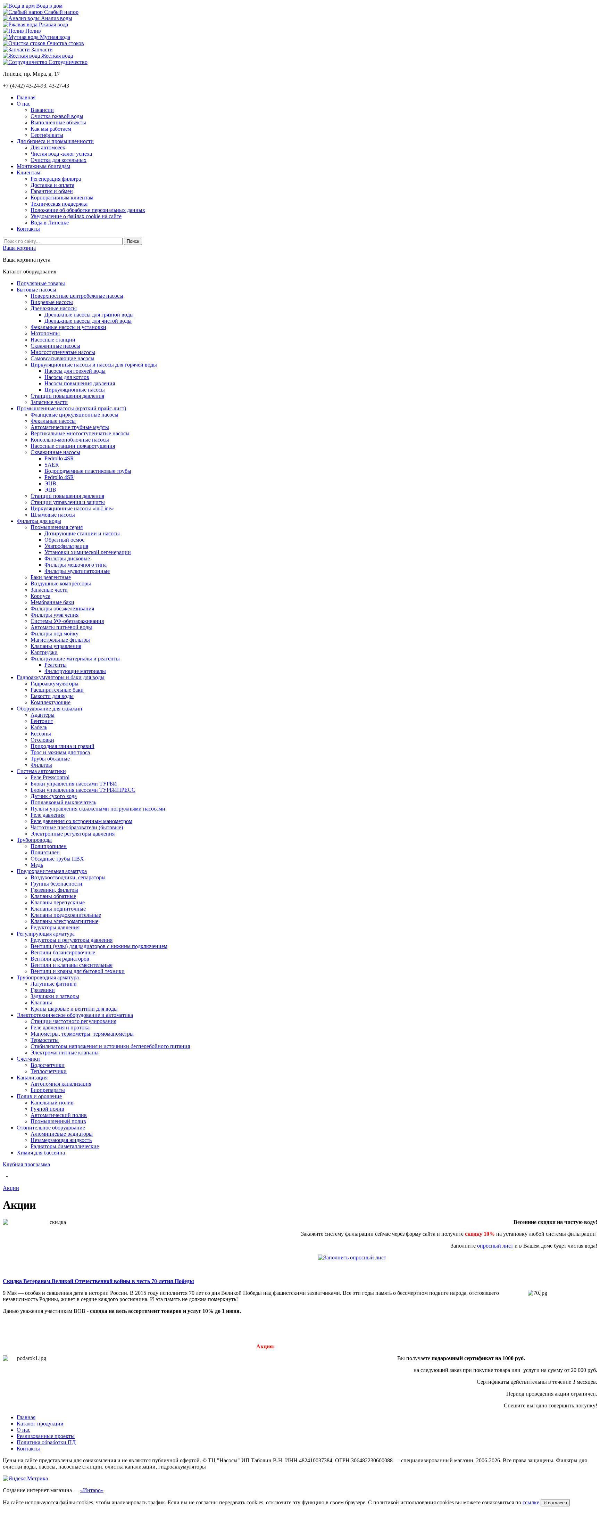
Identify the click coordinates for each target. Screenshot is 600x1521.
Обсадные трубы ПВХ (57, 859)
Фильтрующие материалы (75, 671)
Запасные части (49, 402)
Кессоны (41, 734)
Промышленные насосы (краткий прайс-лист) (71, 408)
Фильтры (41, 765)
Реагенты (55, 665)
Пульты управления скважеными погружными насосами (98, 809)
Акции (11, 1188)
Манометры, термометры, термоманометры (82, 1034)
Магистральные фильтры (60, 640)
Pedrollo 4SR (59, 458)
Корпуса (40, 596)
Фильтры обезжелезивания (62, 608)
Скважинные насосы (55, 346)
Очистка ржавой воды (57, 116)
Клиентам (28, 172)
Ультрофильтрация (66, 546)
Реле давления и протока (60, 1027)
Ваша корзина (19, 248)
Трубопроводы (34, 840)
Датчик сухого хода (54, 796)
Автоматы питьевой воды (61, 627)
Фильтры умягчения (54, 615)
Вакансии (42, 110)
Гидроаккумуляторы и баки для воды (61, 677)
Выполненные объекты (58, 122)
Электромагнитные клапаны (65, 1052)
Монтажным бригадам (43, 166)
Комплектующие (50, 702)
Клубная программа (26, 1164)
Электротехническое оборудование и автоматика (75, 1015)
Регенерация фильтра (56, 179)
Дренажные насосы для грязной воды (89, 315)
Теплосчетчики (49, 1071)
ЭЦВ (50, 483)
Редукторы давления (55, 927)
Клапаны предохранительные (66, 915)
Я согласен (555, 1502)
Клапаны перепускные (58, 902)
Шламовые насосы (53, 515)
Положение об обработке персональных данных (88, 210)
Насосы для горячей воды (75, 371)
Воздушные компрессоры (61, 583)
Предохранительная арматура (52, 871)
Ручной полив (47, 1109)
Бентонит (42, 721)
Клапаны (41, 1002)
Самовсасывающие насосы (62, 358)
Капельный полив (52, 1102)
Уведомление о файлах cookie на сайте (76, 216)
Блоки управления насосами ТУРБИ (74, 784)
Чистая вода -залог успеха (61, 154)
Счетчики (28, 1059)
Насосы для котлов (66, 377)
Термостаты (45, 1040)
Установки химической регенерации (87, 552)
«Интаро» (91, 1490)
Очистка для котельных (58, 160)
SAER (51, 465)
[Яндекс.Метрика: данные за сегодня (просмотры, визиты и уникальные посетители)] (25, 1478)
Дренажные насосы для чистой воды (88, 321)
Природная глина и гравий (62, 746)
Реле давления (48, 815)
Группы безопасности (56, 884)
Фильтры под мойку (54, 633)
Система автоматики (41, 771)
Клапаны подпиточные (58, 909)
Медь (37, 865)
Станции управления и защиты (68, 502)
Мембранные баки (52, 602)
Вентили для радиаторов (60, 959)
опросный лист (495, 1246)
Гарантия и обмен (52, 191)
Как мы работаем (51, 129)
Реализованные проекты (46, 1436)
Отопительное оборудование (51, 1128)
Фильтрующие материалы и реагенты (75, 658)
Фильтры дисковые (67, 558)
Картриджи (44, 652)
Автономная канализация (61, 1084)
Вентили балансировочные (63, 952)
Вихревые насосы (52, 302)
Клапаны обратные (53, 896)
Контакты (28, 229)
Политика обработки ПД (46, 1442)
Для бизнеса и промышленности (55, 141)
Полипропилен (49, 846)
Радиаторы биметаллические (65, 1146)
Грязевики (43, 990)
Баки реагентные (51, 577)
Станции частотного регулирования (73, 1021)
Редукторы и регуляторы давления (71, 940)
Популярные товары (41, 283)
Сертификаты (47, 135)
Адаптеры (43, 715)
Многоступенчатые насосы (63, 352)
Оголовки (42, 740)
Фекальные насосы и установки (68, 327)
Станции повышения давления (67, 396)
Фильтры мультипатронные (77, 571)
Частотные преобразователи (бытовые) (77, 827)
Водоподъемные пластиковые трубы (87, 471)
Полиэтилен (45, 852)
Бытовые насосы (36, 290)
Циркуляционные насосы (74, 390)
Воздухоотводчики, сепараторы (68, 877)
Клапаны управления (56, 646)
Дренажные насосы (54, 308)
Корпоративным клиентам (62, 197)
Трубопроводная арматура (48, 977)
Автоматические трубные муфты (70, 427)
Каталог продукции (40, 1424)
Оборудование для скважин (49, 709)
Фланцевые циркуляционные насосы (74, 415)
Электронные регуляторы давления (73, 834)
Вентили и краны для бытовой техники (78, 971)
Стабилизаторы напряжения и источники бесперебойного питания (110, 1046)
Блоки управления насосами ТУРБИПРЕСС (83, 790)
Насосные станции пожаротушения (73, 446)
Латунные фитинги (54, 984)
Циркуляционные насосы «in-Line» (72, 508)
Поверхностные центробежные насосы (77, 296)
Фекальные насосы (53, 421)
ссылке (531, 1502)
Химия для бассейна (41, 1153)
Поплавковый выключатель (63, 802)
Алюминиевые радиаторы (62, 1134)
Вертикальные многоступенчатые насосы (80, 433)
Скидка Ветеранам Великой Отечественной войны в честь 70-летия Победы (98, 1281)
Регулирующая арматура (46, 934)
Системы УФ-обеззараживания (67, 621)
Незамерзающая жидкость (61, 1140)
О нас (23, 104)
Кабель (39, 727)
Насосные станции (53, 340)
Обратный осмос (64, 540)
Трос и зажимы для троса (60, 752)
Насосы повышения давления (79, 383)
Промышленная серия (57, 527)
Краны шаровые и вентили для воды (74, 1009)
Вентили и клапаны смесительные (71, 965)
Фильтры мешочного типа (75, 565)
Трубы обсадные (50, 759)
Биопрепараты (48, 1090)
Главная (26, 97)
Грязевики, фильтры (54, 890)
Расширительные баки (57, 690)
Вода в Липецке (50, 222)
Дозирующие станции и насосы (82, 533)
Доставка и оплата (52, 185)
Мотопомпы (45, 333)
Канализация (32, 1077)
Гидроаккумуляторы (54, 683)
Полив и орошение (39, 1096)
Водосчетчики (48, 1065)
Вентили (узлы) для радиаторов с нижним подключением (99, 946)
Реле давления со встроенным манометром (81, 821)
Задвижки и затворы (55, 996)
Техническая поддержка (59, 204)
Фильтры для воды (39, 521)
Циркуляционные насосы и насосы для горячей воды (94, 365)
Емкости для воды (52, 696)
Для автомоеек (48, 147)
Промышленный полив (58, 1121)
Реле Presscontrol (50, 777)
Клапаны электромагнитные (64, 921)
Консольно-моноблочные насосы (70, 440)
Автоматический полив (59, 1115)
